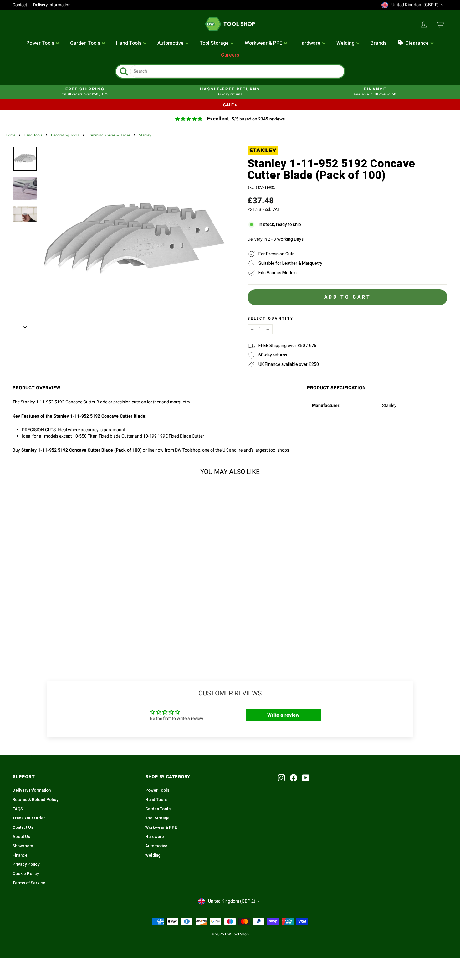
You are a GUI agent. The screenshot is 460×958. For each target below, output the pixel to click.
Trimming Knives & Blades (109, 135)
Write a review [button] (283, 715)
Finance (20, 855)
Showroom (23, 846)
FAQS (18, 809)
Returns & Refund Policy (35, 800)
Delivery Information (51, 5)
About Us (21, 836)
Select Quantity (271, 318)
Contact (20, 5)
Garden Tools (158, 809)
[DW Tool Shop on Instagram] (281, 777)
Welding (153, 855)
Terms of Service (29, 883)
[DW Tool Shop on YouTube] (305, 777)
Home (10, 135)
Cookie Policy (26, 874)
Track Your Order (29, 818)
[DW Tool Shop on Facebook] (293, 777)
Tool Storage (157, 818)
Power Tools (157, 790)
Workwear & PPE (161, 827)
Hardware (154, 836)
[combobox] (237, 71)
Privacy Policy (26, 864)
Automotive (156, 846)
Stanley (145, 135)
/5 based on (246, 119)
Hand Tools (33, 135)
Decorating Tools (65, 135)
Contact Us (23, 827)
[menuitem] (43, 43)
